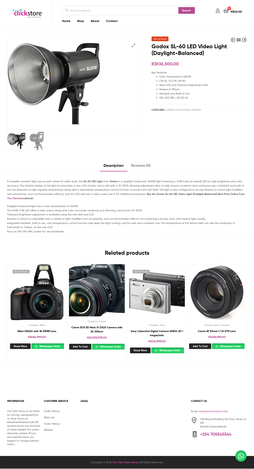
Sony (162, 325)
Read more (20, 346)
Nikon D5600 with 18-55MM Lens (36, 331)
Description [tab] (114, 165)
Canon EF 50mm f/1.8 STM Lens (217, 331)
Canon (102, 321)
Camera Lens (211, 325)
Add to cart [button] (80, 346)
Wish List (49, 417)
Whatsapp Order (49, 346)
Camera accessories (178, 109)
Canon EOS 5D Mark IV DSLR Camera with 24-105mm (96, 329)
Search (186, 10)
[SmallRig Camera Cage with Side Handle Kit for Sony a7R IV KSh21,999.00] (244, 40)
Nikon (42, 325)
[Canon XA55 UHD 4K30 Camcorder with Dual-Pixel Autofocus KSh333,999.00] (233, 40)
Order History (52, 411)
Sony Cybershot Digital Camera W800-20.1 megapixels (157, 333)
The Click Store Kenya (125, 462)
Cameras (196, 109)
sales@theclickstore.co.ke (213, 411)
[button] (133, 45)
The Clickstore (15, 198)
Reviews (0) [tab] (141, 165)
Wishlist (48, 429)
